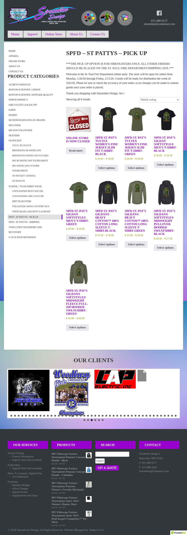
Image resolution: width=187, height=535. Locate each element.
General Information (22, 456)
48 (88, 420)
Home (15, 34)
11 (48, 416)
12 (51, 416)
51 (99, 420)
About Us (76, 34)
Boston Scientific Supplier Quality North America (31, 97)
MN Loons (15, 125)
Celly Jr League (21, 145)
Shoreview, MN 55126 (151, 458)
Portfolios (13, 481)
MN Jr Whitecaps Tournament (30, 160)
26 (103, 416)
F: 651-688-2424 (148, 467)
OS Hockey (15, 140)
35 (135, 416)
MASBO (13, 115)
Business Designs (21, 485)
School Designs (20, 488)
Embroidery (14, 465)
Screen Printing (16, 453)
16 (66, 416)
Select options (106, 167)
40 (154, 416)
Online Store (53, 34)
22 (88, 416)
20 (81, 416)
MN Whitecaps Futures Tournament (25, 168)
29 (114, 416)
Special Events (19, 492)
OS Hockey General (24, 176)
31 (121, 416)
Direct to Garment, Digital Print (25, 473)
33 (128, 416)
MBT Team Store (21, 201)
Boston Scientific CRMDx (24, 89)
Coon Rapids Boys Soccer (27, 191)
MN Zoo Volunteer (20, 130)
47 (84, 420)
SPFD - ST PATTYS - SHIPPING (24, 222)
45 (172, 416)
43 (165, 416)
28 (110, 416)
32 (124, 416)
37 (143, 416)
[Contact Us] (107, 467)
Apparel (32, 34)
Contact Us (97, 34)
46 (176, 416)
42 (161, 416)
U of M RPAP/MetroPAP (22, 237)
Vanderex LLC (96, 530)
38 (146, 416)
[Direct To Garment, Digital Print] (125, 18)
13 (55, 416)
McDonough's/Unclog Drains (27, 120)
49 (92, 420)
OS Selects (18, 181)
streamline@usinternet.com (154, 471)
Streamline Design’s (149, 453)
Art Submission (20, 476)
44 (168, 416)
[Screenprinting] (88, 18)
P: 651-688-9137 (148, 462)
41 (157, 416)
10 (44, 416)
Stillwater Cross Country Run (30, 206)
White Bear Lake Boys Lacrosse (31, 211)
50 (95, 420)
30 (117, 416)
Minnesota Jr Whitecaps (26, 150)
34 (132, 416)
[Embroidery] (107, 18)
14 (59, 416)
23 (92, 416)
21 (84, 416)
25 (99, 416)
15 (62, 416)
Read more (76, 150)
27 (106, 416)
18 (73, 416)
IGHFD (12, 110)
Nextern (14, 135)
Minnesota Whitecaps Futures (30, 155)
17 (70, 416)
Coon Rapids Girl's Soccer (28, 196)
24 (95, 416)
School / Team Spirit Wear (25, 186)
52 (103, 420)
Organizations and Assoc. (25, 495)
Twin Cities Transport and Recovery (25, 229)
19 (77, 416)
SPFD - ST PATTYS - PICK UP (23, 217)
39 (150, 416)
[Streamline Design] (42, 14)
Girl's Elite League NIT (23, 104)
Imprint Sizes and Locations (27, 460)
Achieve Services (19, 84)
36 (139, 416)
